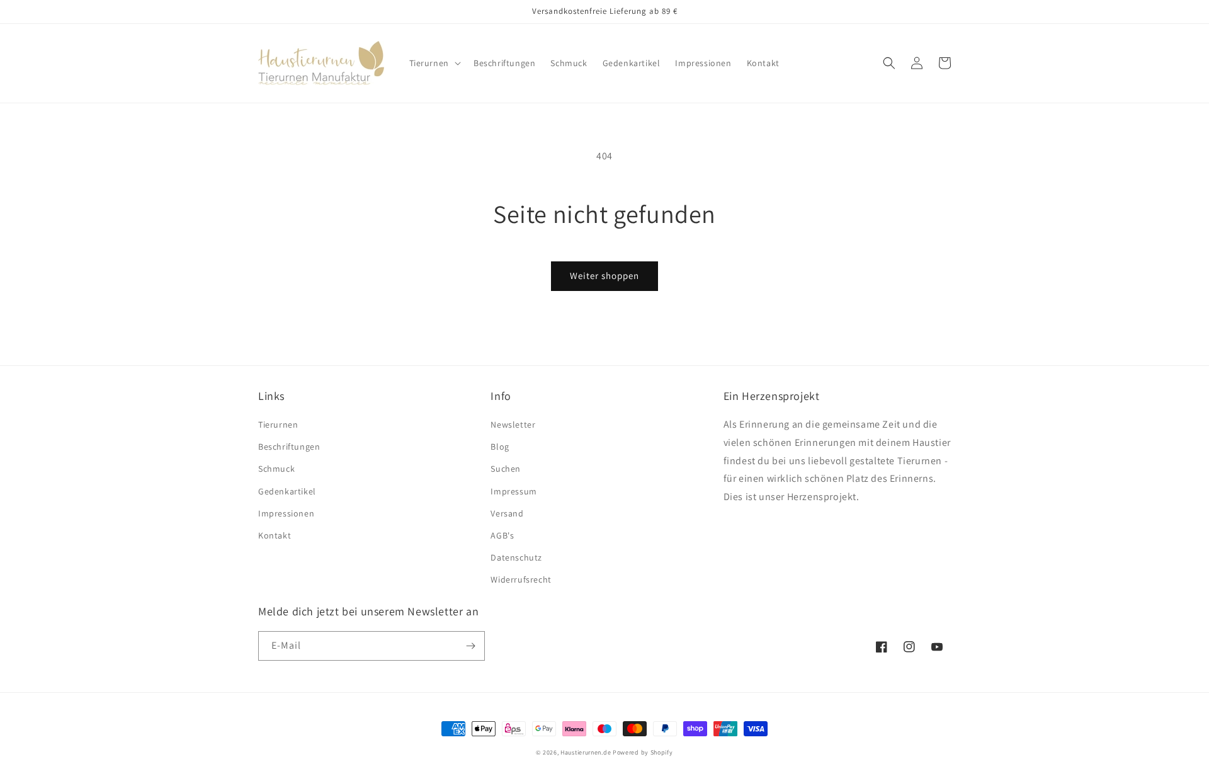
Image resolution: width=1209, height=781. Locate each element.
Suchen (506, 468)
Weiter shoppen (604, 276)
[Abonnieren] (470, 646)
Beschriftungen (289, 446)
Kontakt (274, 535)
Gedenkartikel (287, 491)
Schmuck (276, 468)
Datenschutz (516, 557)
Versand (507, 513)
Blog (500, 446)
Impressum (513, 491)
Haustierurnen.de (586, 752)
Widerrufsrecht (521, 579)
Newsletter (513, 424)
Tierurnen (278, 424)
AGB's (502, 535)
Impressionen (286, 513)
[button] (434, 63)
